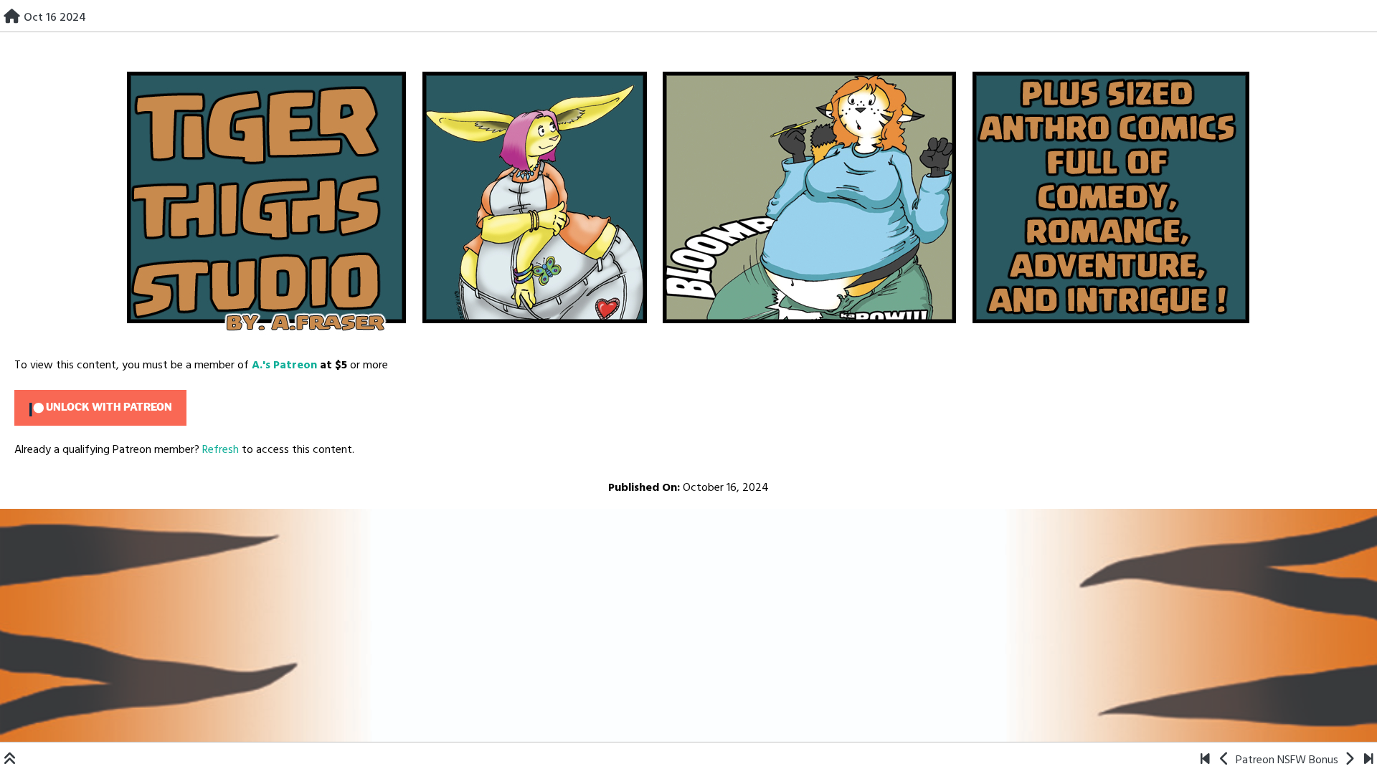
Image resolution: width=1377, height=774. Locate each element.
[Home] (12, 18)
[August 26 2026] (1369, 760)
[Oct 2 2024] (1224, 760)
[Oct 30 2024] (1349, 760)
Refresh (220, 450)
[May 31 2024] (1205, 760)
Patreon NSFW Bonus (1287, 760)
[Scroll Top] (10, 760)
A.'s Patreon (284, 365)
